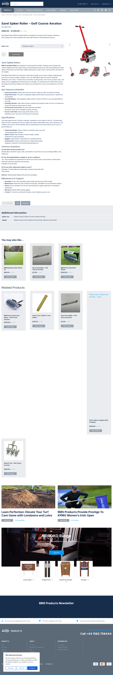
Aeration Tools (17, 15)
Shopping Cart (107, 4)
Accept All (32, 668)
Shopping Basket (62, 647)
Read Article (7, 520)
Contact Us (49, 664)
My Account (94, 4)
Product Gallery (51, 10)
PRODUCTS (16, 631)
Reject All (21, 668)
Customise (11, 668)
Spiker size (5, 46)
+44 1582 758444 (82, 4)
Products (7, 10)
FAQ (17, 203)
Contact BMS (74, 10)
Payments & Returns (63, 649)
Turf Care (8, 15)
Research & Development (35, 10)
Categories (26, 203)
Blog (31, 649)
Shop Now (56, 552)
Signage (3, 651)
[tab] (7, 203)
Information (62, 641)
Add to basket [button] (10, 277)
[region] (21, 662)
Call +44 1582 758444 (96, 633)
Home (3, 15)
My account (61, 645)
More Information (7, 203)
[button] (109, 45)
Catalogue (63, 10)
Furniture (3, 649)
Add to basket (16, 54)
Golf (2, 645)
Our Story (20, 10)
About (32, 641)
